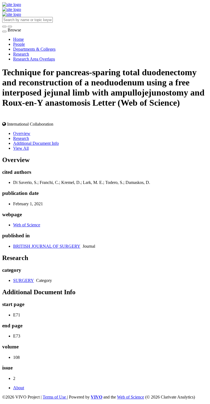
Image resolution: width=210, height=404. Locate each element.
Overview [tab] (21, 133)
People (19, 44)
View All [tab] (21, 148)
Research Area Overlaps (34, 59)
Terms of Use (55, 397)
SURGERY (23, 280)
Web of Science (26, 225)
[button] (4, 26)
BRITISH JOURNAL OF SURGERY (46, 246)
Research (21, 54)
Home (18, 39)
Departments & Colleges (34, 49)
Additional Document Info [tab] (36, 143)
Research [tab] (21, 138)
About (18, 387)
